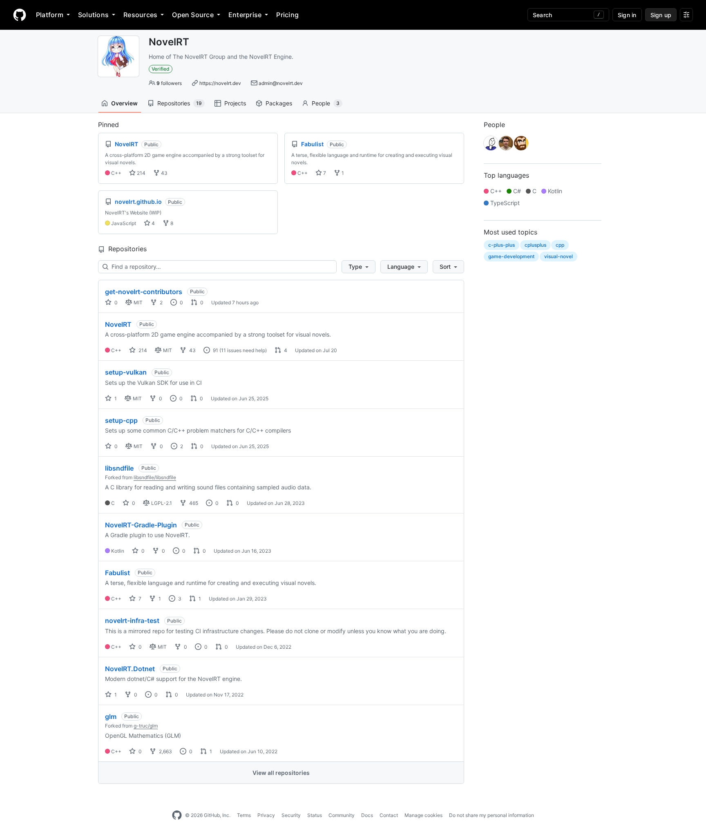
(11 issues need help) (243, 350)
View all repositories (281, 772)
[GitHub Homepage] (177, 815)
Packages (279, 103)
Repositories (179, 103)
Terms (244, 815)
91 (215, 350)
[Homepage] (19, 14)
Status (314, 815)
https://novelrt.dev (220, 83)
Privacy (266, 815)
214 (140, 173)
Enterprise (244, 15)
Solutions (93, 15)
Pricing (287, 15)
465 (193, 503)
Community (341, 815)
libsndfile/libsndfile (155, 477)
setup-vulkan (126, 372)
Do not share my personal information (491, 815)
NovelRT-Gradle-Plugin (141, 525)
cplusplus (535, 245)
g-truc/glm (146, 726)
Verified (161, 69)
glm (110, 716)
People (326, 103)
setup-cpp (121, 420)
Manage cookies (423, 815)
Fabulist (117, 573)
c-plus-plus (501, 245)
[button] (358, 266)
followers (169, 83)
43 (164, 173)
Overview (124, 103)
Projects (235, 103)
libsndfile (119, 468)
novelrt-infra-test (132, 620)
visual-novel (558, 256)
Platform (49, 15)
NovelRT (118, 324)
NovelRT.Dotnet (130, 669)
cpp (560, 245)
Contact (389, 815)
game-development (511, 256)
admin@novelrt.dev (281, 83)
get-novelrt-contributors (143, 292)
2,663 (165, 751)
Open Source (193, 15)
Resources (140, 15)
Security (291, 815)
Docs (367, 815)
